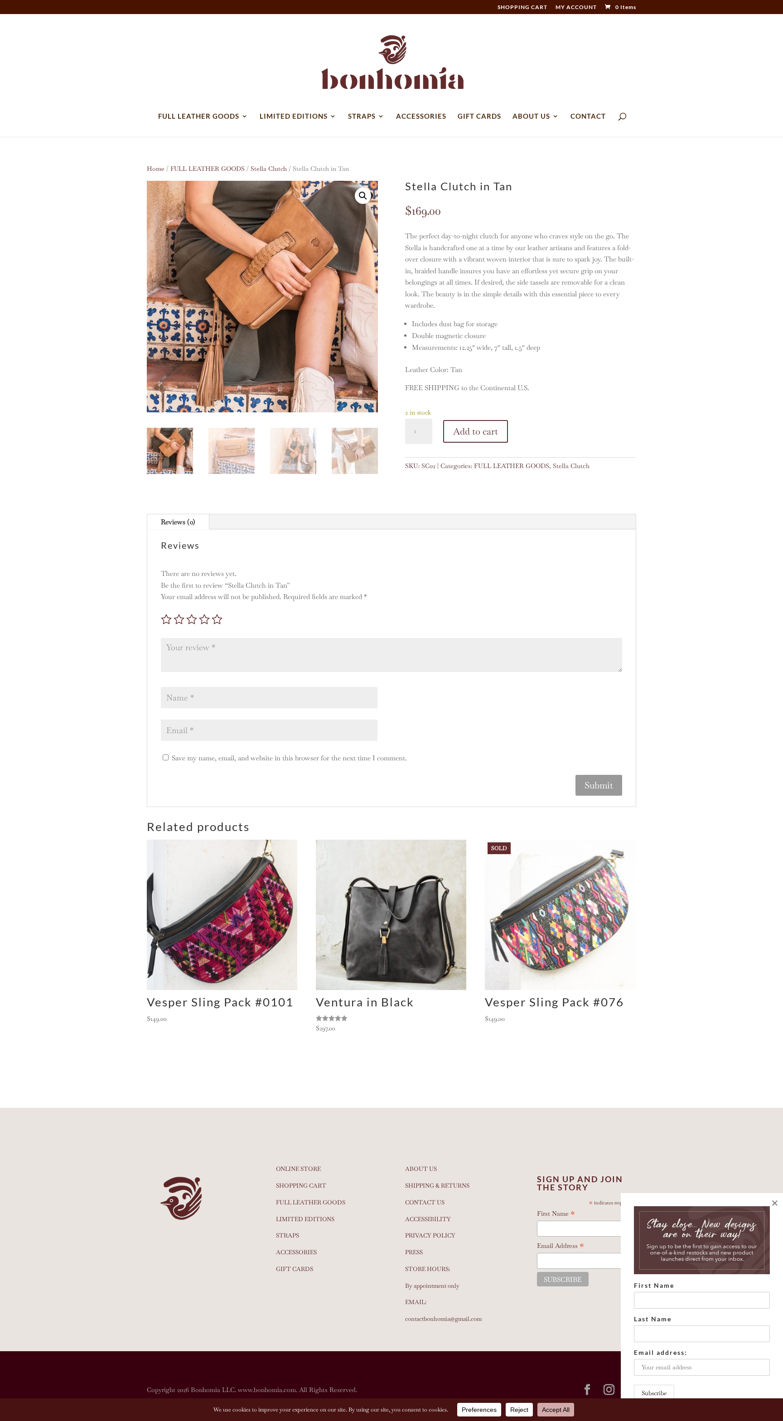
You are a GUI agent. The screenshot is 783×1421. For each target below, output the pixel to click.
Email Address (560, 1246)
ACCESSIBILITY (428, 1219)
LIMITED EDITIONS (294, 116)
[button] (363, 196)
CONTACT (588, 116)
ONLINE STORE (298, 1169)
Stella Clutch (269, 168)
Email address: (660, 1352)
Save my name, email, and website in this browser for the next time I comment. (289, 758)
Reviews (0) (178, 521)
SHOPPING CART (522, 7)
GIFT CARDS (479, 116)
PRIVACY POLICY (430, 1235)
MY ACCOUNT (576, 7)
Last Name (653, 1319)
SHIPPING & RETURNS (437, 1185)
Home (155, 168)
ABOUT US (531, 116)
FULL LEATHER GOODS (198, 116)
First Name (556, 1213)
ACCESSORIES (421, 116)
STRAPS (362, 116)
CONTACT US (425, 1202)
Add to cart (475, 431)
